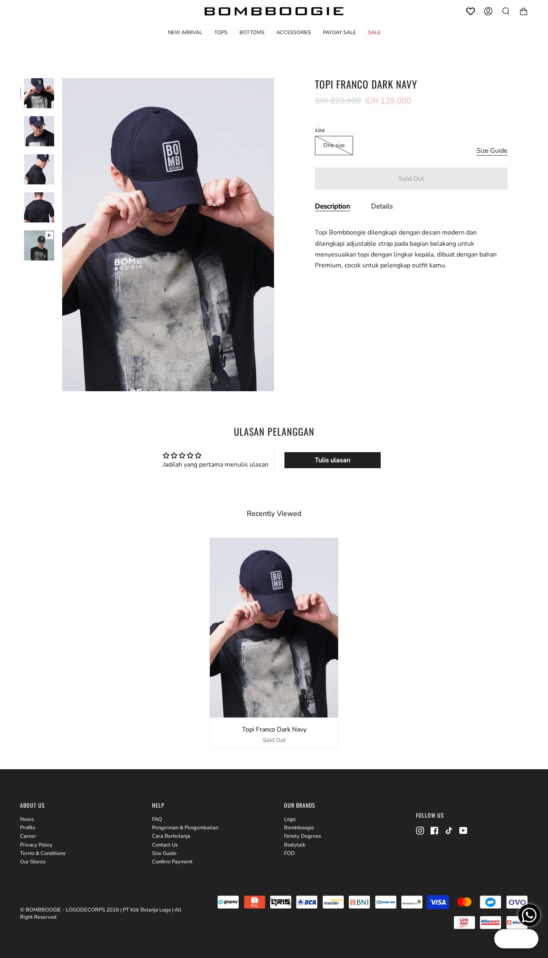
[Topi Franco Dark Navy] (39, 93)
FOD (289, 853)
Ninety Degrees (302, 836)
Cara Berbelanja (171, 836)
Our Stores (32, 861)
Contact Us (165, 845)
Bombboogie (299, 827)
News (27, 819)
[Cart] (523, 11)
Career (28, 836)
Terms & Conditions (42, 853)
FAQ (157, 819)
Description (332, 206)
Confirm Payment (172, 861)
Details (382, 206)
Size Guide (492, 150)
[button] (220, 32)
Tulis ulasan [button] (332, 460)
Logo (290, 819)
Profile (27, 827)
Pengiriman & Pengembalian (185, 827)
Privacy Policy (36, 845)
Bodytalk (295, 845)
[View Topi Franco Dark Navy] (39, 245)
